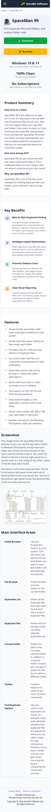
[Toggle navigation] (5, 3)
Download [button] (27, 40)
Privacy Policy (14, 791)
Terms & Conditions (32, 791)
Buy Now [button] (27, 51)
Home (3, 10)
